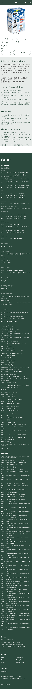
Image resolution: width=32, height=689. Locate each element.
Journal (4, 453)
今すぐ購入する (22, 52)
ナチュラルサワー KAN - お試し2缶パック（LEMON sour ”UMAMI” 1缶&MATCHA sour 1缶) (15, 182)
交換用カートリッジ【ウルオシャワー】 (11, 422)
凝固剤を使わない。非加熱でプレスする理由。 (12, 469)
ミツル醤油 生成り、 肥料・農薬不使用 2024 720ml (14, 344)
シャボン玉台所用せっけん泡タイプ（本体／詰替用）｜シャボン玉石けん (16, 445)
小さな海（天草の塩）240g (8, 355)
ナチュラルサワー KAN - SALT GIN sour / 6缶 (12, 193)
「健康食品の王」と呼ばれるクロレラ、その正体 (13, 460)
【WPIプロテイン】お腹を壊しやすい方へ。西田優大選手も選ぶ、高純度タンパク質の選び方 (16, 602)
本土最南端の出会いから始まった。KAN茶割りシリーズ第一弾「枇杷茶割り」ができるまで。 (16, 456)
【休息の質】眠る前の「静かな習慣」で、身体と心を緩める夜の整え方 (16, 624)
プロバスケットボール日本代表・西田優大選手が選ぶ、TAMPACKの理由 (14, 508)
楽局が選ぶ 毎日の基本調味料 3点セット (11, 329)
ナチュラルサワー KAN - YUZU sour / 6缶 (11, 238)
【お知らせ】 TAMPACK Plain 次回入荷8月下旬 (13, 647)
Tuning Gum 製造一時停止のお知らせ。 (11, 642)
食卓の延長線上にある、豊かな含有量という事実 (13, 494)
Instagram (4, 671)
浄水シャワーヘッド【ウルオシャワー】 (11, 413)
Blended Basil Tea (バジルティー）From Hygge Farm (15, 367)
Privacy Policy (19, 660)
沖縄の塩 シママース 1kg (7, 362)
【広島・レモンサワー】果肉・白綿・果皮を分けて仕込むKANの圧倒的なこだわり (15, 578)
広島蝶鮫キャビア (7, 286)
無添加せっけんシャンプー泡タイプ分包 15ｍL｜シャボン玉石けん (16, 431)
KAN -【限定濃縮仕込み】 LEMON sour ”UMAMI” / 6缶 (15, 179)
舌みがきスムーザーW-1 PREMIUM (10, 410)
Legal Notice (19, 657)
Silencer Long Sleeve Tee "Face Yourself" (12, 316)
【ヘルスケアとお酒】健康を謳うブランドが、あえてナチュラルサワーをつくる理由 (16, 594)
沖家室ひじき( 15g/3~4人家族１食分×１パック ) (13, 376)
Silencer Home (20, 662)
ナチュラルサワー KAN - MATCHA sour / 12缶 (12, 232)
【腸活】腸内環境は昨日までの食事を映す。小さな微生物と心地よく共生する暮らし (16, 606)
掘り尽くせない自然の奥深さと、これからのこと (13, 499)
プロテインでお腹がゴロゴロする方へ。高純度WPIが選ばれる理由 (16, 476)
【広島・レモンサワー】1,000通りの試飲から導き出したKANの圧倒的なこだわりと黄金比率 (15, 582)
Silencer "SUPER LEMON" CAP (9, 321)
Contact (3, 662)
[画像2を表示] (16, 33)
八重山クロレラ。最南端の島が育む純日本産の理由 (13, 462)
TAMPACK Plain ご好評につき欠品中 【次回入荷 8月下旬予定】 (16, 254)
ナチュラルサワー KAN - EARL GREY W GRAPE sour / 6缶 (15, 208)
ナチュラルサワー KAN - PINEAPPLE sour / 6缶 (13, 214)
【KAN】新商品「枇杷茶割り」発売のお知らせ (12, 644)
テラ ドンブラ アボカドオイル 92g (9, 341)
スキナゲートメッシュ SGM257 (9, 408)
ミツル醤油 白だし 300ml (7, 348)
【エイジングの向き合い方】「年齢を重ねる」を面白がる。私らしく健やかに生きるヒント (16, 542)
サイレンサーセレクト (9, 326)
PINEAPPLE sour (6, 212)
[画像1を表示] (14, 33)
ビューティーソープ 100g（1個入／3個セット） (13, 417)
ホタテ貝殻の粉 (5, 415)
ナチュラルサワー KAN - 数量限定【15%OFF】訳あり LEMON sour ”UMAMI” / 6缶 (14, 175)
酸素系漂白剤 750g (6, 442)
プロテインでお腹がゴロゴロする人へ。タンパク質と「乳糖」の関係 (15, 566)
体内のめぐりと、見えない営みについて (11, 492)
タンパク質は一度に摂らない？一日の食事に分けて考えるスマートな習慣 (16, 570)
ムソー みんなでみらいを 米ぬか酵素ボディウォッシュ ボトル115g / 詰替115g (15, 334)
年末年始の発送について (7, 640)
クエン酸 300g (5, 448)
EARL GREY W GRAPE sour (9, 206)
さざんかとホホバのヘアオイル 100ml (10, 403)
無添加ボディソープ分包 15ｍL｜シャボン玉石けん (13, 424)
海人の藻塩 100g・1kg (7, 365)
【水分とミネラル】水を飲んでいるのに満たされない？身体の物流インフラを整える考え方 (16, 598)
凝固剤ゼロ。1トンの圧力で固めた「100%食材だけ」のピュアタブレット (15, 546)
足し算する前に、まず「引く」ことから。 (11, 467)
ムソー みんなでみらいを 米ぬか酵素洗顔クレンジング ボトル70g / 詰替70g (15, 338)
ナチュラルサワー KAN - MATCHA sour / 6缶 (12, 224)
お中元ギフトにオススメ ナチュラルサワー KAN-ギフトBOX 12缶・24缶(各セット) (16, 303)
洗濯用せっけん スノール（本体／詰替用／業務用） (14, 435)
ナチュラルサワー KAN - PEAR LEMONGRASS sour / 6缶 (15, 203)
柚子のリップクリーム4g (7, 401)
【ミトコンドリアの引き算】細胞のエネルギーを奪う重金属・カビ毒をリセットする (15, 554)
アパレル (4, 309)
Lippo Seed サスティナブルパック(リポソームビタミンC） (15, 273)
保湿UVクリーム (5, 390)
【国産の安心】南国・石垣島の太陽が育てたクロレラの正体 (16, 531)
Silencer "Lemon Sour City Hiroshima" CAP (12, 319)
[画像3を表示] (18, 33)
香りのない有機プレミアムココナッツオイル (12, 351)
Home (2, 657)
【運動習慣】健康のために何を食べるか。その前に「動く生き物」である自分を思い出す (16, 610)
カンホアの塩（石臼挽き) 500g (9, 360)
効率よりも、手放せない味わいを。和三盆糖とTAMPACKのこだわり (15, 504)
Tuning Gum (5, 278)
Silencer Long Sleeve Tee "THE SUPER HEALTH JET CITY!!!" (14, 313)
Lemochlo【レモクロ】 (7, 246)
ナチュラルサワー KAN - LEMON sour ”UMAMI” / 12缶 (15, 187)
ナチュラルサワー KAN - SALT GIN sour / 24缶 (13, 195)
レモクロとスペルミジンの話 (8, 501)
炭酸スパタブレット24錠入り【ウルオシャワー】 (13, 437)
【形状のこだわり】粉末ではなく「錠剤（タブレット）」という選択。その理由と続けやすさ (16, 524)
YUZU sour (4, 236)
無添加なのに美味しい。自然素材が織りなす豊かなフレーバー (16, 486)
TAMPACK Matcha (6, 262)
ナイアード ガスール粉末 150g (8, 331)
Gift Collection (6, 294)
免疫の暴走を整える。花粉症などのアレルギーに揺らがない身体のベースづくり (16, 550)
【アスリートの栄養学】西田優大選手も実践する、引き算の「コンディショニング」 (16, 628)
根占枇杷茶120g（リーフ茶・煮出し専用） (11, 372)
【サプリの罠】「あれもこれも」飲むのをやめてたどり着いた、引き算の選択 (16, 528)
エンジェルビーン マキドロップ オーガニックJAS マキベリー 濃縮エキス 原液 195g (15, 379)
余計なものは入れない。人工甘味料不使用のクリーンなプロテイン (16, 480)
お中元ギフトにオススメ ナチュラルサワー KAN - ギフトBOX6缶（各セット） (15, 297)
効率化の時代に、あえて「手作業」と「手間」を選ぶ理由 (15, 613)
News (3, 637)
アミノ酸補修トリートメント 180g (9, 392)
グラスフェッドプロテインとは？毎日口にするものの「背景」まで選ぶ (15, 574)
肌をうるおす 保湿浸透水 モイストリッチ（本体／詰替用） (15, 385)
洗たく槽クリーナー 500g (7, 439)
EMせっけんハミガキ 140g (8, 394)
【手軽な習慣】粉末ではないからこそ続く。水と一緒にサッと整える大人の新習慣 (16, 534)
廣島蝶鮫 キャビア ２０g (8, 288)
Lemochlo (5, 243)
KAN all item (5, 168)
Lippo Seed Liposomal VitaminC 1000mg (12, 270)
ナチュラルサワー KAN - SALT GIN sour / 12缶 (13, 197)
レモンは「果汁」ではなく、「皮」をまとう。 (12, 464)
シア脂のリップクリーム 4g (8, 396)
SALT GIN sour (5, 191)
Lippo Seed (5, 268)
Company (3, 660)
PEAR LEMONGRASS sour (9, 201)
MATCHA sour (5, 222)
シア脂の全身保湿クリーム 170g (9, 383)
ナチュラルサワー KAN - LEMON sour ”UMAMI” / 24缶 (15, 185)
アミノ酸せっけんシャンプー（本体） (10, 387)
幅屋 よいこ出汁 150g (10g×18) (9, 374)
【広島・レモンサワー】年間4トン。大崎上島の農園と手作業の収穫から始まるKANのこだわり (15, 586)
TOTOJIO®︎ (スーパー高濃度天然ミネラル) (11, 353)
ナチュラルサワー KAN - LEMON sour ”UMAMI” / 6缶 (14, 172)
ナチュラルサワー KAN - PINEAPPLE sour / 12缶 (13, 218)
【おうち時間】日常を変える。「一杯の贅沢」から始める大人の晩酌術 (16, 620)
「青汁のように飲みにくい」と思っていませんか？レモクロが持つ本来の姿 (16, 520)
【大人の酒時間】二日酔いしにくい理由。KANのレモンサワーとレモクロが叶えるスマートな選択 (16, 590)
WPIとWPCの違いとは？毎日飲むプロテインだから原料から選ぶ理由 (15, 562)
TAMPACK (5, 251)
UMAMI (3, 170)
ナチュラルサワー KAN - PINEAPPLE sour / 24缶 (13, 216)
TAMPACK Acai (5, 258)
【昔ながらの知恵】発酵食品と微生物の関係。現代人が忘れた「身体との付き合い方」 (16, 616)
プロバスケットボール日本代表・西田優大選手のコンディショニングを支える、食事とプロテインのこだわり (16, 516)
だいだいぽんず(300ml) (7, 346)
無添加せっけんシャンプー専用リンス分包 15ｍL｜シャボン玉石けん (16, 427)
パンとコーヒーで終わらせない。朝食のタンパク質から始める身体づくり (16, 558)
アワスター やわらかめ (6, 420)
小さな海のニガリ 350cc (7, 358)
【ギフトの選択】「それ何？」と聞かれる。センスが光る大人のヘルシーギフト (16, 538)
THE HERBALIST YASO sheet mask (10, 406)
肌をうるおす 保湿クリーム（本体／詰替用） (12, 399)
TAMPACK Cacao (5, 260)
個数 (2, 49)
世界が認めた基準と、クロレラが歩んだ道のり (12, 497)
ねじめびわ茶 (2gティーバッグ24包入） (11, 369)
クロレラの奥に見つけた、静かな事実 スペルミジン (14, 490)
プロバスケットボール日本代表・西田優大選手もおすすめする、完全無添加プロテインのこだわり (16, 512)
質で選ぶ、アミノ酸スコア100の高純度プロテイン (13, 483)
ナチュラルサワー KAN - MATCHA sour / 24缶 (12, 230)
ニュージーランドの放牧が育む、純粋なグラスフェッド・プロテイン (16, 472)
